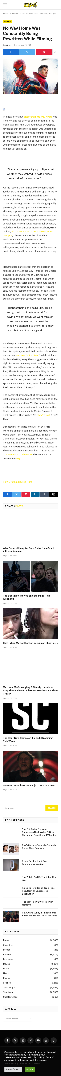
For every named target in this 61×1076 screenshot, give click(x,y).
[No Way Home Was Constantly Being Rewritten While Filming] (30, 76)
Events (6, 950)
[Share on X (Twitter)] (27, 52)
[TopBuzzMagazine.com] (30, 5)
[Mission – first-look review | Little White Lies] (30, 766)
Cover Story (8, 945)
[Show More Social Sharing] (55, 52)
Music (6, 968)
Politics (6, 978)
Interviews (8, 959)
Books (6, 940)
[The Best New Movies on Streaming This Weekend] (30, 576)
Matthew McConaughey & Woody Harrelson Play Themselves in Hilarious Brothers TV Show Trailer (30, 690)
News (6, 973)
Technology (9, 987)
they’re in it (43, 415)
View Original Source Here (17, 481)
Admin (8, 45)
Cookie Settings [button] (13, 1069)
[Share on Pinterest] (44, 52)
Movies (7, 21)
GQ (18, 458)
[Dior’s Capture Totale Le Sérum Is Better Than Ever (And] (11, 849)
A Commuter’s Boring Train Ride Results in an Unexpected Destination (38, 891)
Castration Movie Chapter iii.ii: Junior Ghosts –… (30, 643)
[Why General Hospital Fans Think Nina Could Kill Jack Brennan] (30, 529)
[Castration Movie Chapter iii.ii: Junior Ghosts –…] (30, 623)
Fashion (7, 954)
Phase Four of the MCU (19, 454)
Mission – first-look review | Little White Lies (29, 785)
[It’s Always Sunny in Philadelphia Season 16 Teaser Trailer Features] (11, 916)
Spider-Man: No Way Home (38, 116)
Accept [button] (29, 1069)
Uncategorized (10, 997)
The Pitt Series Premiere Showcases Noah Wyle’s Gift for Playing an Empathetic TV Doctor (39, 832)
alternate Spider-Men (27, 355)
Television (8, 992)
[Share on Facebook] (11, 52)
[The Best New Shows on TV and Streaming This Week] (30, 718)
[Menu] (5, 4)
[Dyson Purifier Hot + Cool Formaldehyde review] (11, 865)
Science (7, 983)
